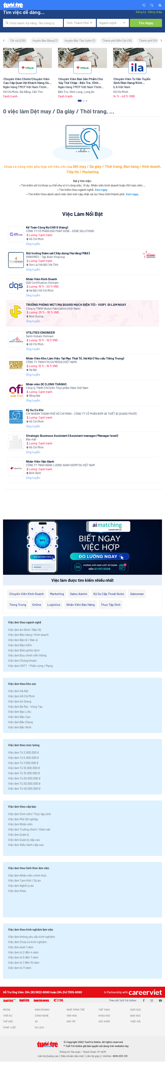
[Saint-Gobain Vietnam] (16, 339)
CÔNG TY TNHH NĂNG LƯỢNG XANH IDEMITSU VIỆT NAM (60, 465)
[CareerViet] (145, 992)
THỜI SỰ (7, 1015)
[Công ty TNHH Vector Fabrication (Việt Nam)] (16, 311)
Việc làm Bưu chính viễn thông (27, 655)
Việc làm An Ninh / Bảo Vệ (24, 629)
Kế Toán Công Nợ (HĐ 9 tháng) (47, 227)
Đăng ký (141, 12)
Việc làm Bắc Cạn (19, 717)
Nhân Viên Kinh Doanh (41, 279)
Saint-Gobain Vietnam (40, 336)
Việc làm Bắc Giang (20, 722)
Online (36, 604)
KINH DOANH (42, 1009)
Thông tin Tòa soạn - (71, 1051)
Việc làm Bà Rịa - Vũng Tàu (25, 706)
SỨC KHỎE (104, 1021)
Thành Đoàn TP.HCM (94, 1051)
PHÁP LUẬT (9, 1027)
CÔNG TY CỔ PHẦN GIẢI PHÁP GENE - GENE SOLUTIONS (60, 231)
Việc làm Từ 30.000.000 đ (24, 783)
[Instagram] (152, 1000)
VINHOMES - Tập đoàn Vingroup (45, 257)
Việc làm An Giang (19, 701)
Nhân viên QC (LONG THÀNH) (46, 384)
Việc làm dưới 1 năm (20, 947)
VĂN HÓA (72, 1015)
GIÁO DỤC (135, 1009)
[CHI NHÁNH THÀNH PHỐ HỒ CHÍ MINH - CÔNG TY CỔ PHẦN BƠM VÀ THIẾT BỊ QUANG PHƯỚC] (16, 417)
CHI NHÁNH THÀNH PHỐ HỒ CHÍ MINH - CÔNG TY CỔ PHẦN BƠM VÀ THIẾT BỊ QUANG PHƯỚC (81, 413)
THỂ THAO (104, 1009)
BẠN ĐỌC (135, 1015)
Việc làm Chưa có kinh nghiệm (27, 942)
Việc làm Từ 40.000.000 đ (24, 788)
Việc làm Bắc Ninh (19, 727)
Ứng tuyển (33, 244)
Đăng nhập (155, 12)
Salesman (137, 594)
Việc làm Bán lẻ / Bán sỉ (23, 640)
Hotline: (115, 1056)
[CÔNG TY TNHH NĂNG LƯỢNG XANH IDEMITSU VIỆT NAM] (16, 468)
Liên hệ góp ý (93, 1056)
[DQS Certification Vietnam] (16, 286)
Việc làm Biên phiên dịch (24, 650)
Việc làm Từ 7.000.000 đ (23, 763)
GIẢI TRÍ (71, 1021)
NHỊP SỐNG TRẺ (76, 1009)
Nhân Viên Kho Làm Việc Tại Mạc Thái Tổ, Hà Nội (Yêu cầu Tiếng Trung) (75, 358)
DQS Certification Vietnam (42, 282)
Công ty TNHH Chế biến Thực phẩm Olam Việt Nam (57, 388)
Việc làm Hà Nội (18, 691)
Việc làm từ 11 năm (19, 967)
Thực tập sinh (111, 604)
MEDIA (6, 1009)
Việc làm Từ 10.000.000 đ (24, 768)
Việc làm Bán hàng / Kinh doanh (28, 634)
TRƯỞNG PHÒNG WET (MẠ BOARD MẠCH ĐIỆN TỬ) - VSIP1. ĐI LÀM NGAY (76, 304)
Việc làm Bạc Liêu (19, 711)
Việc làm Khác (17, 891)
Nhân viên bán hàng (80, 604)
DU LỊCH (39, 1027)
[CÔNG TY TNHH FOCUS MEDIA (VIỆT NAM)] (16, 365)
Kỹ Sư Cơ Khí (34, 410)
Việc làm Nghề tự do (21, 885)
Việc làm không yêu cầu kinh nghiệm (31, 936)
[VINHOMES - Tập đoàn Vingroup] (16, 260)
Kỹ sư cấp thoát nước (108, 594)
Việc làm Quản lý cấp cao (24, 840)
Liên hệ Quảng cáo (48, 1056)
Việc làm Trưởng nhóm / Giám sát (29, 829)
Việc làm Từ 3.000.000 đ (23, 752)
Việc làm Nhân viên (20, 824)
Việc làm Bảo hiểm (20, 645)
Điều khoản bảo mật (72, 1056)
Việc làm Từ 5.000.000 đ (23, 757)
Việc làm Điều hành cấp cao (26, 845)
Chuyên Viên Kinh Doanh (26, 594)
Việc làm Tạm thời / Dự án (24, 880)
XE (36, 1021)
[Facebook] (143, 1000)
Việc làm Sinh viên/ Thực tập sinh (29, 814)
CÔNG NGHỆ (42, 1015)
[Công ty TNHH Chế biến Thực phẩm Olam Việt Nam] (16, 391)
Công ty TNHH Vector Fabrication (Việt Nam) (53, 308)
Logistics (53, 604)
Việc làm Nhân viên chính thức (27, 875)
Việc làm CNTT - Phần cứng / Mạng (30, 665)
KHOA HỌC (104, 1015)
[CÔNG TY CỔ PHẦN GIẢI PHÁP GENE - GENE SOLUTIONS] (16, 234)
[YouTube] (160, 1000)
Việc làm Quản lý (18, 834)
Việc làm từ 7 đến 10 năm (23, 962)
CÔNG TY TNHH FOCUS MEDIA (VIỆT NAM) (51, 362)
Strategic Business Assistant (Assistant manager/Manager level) (72, 435)
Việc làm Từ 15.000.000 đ (24, 773)
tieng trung (17, 604)
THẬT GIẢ (135, 1021)
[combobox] (33, 23)
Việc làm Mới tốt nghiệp (23, 819)
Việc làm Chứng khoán (22, 660)
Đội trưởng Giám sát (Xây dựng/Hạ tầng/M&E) (58, 253)
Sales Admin (78, 594)
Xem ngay (101, 189)
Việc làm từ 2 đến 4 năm (23, 952)
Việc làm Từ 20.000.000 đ (24, 778)
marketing (57, 594)
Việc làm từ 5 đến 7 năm (23, 957)
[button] (152, 5)
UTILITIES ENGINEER (40, 332)
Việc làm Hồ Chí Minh (21, 696)
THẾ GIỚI (8, 1021)
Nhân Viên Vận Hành (40, 461)
